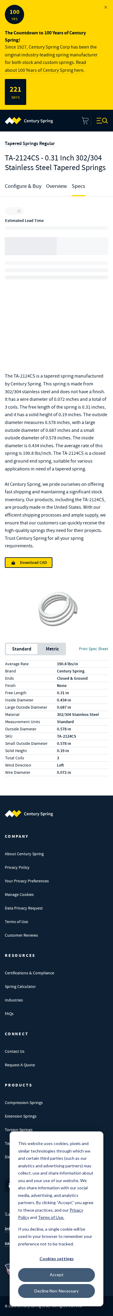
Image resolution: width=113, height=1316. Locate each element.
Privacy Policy (17, 867)
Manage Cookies (19, 894)
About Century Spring (24, 853)
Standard (21, 649)
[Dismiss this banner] (106, 7)
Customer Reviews (21, 935)
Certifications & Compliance (29, 973)
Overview (56, 186)
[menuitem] (29, 120)
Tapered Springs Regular (30, 143)
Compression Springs (24, 1102)
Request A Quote (20, 1065)
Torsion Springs (19, 1129)
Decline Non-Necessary (56, 1290)
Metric (52, 649)
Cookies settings (56, 1258)
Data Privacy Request (24, 908)
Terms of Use (16, 921)
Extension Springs (20, 1116)
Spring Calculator (20, 986)
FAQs (9, 1013)
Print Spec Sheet (93, 648)
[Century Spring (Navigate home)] (29, 813)
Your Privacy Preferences (27, 881)
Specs (78, 186)
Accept (57, 1274)
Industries (14, 1000)
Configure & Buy (23, 186)
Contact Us (14, 1051)
